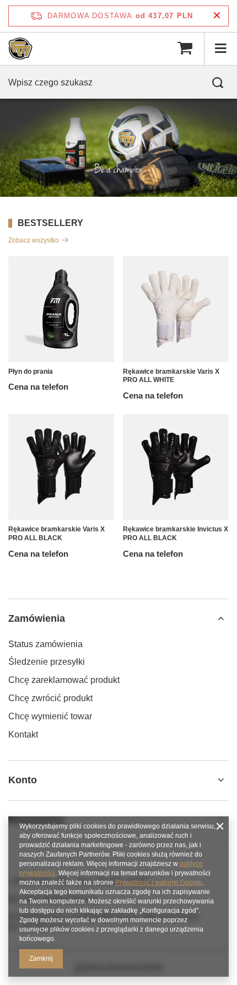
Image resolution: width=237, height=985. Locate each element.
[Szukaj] (217, 82)
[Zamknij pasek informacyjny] (217, 15)
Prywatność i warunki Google (158, 882)
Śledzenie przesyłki (46, 661)
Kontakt (23, 734)
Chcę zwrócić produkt (50, 698)
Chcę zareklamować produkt (64, 680)
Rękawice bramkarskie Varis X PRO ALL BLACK (56, 533)
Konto (22, 779)
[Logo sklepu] (20, 48)
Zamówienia (36, 618)
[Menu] (220, 48)
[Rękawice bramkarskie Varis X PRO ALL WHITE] (176, 309)
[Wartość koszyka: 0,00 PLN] (184, 48)
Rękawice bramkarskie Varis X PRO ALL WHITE (171, 376)
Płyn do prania (30, 371)
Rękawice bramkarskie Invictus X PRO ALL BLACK (175, 533)
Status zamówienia (45, 644)
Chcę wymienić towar (50, 716)
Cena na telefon (38, 386)
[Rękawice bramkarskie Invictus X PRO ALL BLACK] (176, 467)
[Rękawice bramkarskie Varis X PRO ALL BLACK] (61, 467)
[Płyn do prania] (61, 309)
